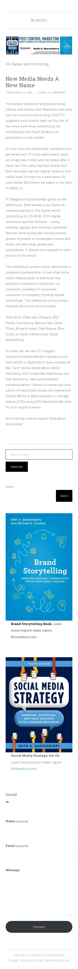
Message (13, 870)
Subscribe (17, 466)
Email (17, 846)
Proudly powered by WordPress (39, 955)
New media (32, 205)
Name (17, 821)
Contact (39, 927)
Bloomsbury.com (24, 637)
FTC (62, 115)
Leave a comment (52, 92)
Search (10, 486)
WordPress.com (57, 960)
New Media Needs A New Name (32, 82)
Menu (41, 20)
